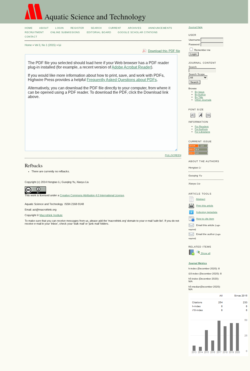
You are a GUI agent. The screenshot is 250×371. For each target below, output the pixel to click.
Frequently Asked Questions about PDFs (122, 80)
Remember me (202, 50)
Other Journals (203, 99)
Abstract (200, 199)
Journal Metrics (197, 263)
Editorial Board (99, 32)
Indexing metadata (206, 212)
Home (28, 28)
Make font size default (200, 115)
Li (60, 45)
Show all (205, 253)
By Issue (199, 92)
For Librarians (202, 131)
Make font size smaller (192, 115)
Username (194, 39)
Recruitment (34, 32)
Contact (31, 36)
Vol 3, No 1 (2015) (45, 45)
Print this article (204, 205)
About (43, 28)
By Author (200, 94)
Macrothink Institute (50, 215)
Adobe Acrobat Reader (131, 67)
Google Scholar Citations (137, 32)
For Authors (201, 129)
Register (77, 28)
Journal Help (195, 27)
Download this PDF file (164, 51)
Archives (134, 28)
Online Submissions (65, 32)
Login (59, 28)
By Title (199, 97)
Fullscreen (173, 155)
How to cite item (205, 218)
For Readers (202, 126)
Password (194, 44)
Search (96, 28)
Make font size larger (208, 115)
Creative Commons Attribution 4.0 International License (92, 195)
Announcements (160, 28)
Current (115, 28)
